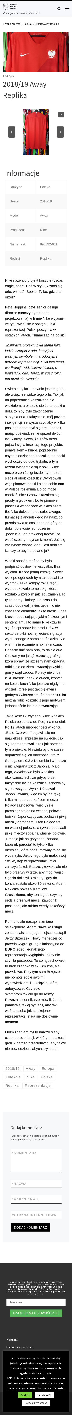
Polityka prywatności (36, 1403)
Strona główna (11, 24)
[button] (61, 114)
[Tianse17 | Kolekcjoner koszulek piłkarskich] (10, 6)
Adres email (25, 1199)
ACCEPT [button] (25, 1394)
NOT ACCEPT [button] (44, 1394)
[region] (36, 132)
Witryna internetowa (34, 1215)
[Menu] (67, 8)
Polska (27, 24)
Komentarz (24, 1153)
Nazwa (19, 1183)
